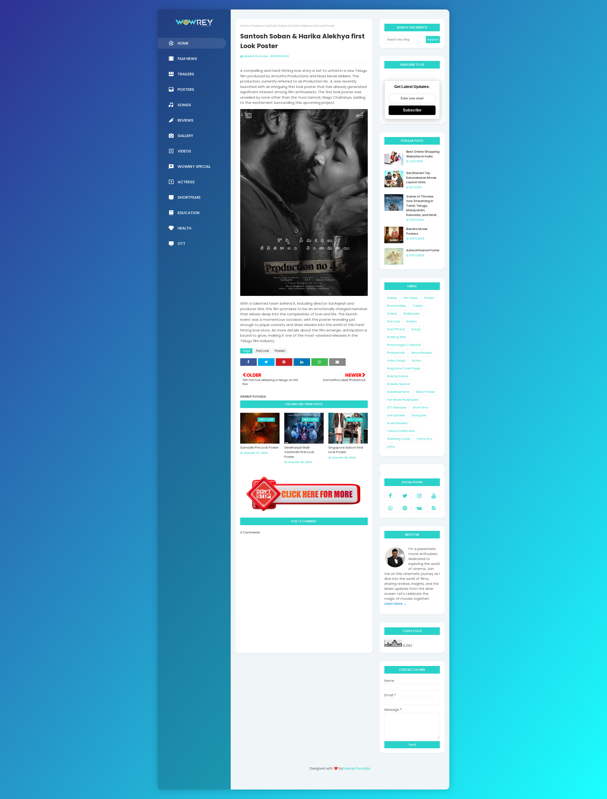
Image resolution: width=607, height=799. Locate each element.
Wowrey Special (398, 384)
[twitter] (405, 496)
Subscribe (412, 110)
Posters (257, 26)
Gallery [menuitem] (185, 135)
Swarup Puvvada (255, 56)
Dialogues (419, 415)
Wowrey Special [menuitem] (194, 166)
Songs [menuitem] (184, 105)
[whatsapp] (390, 508)
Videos (392, 314)
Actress (411, 321)
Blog (349, 782)
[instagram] (419, 496)
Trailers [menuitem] (186, 74)
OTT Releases (396, 407)
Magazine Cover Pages (403, 368)
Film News (411, 298)
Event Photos (396, 329)
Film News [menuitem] (187, 58)
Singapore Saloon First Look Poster (345, 450)
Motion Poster (425, 392)
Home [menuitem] (183, 43)
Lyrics (391, 447)
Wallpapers (411, 314)
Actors (416, 360)
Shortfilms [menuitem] (189, 197)
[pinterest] (405, 508)
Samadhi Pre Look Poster (259, 447)
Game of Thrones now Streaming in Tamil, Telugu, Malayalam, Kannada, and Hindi (421, 205)
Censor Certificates (401, 431)
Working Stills (396, 337)
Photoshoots (396, 353)
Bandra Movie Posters (417, 231)
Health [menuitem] (184, 228)
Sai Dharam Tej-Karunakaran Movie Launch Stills (421, 177)
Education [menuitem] (188, 213)
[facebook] (390, 496)
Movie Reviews (421, 353)
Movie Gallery (396, 306)
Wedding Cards (398, 439)
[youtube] (434, 496)
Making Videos (397, 376)
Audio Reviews (397, 423)
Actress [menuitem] (186, 182)
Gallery (392, 298)
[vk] (419, 508)
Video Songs (396, 360)
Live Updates (396, 415)
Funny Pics (424, 439)
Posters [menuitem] (186, 89)
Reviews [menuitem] (185, 120)
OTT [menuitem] (181, 243)
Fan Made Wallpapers (403, 400)
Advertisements (398, 392)
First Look (262, 351)
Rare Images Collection (404, 345)
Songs (416, 329)
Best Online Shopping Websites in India (422, 154)
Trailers (418, 306)
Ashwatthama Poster (423, 250)
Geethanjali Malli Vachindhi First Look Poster (299, 452)
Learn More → (395, 603)
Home (244, 26)
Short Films (420, 407)
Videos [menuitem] (184, 151)
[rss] (434, 508)
